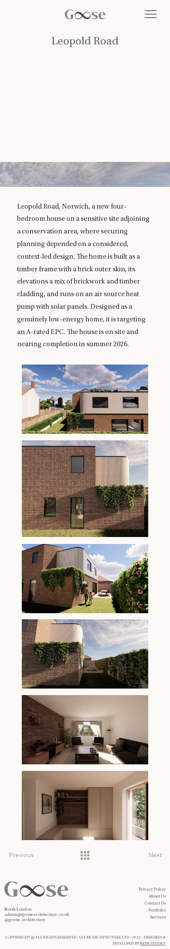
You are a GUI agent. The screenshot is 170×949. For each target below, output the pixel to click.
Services (158, 917)
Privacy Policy (152, 890)
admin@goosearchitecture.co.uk (36, 915)
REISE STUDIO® (153, 944)
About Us (157, 897)
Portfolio (157, 910)
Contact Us (155, 904)
